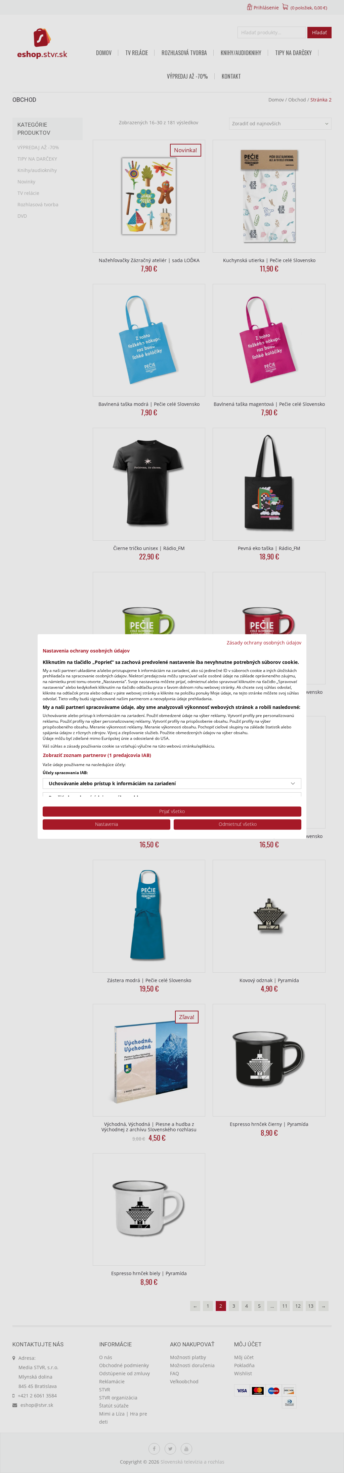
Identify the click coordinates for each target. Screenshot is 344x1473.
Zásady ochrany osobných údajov (264, 642)
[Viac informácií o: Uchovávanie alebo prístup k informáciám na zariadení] (293, 783)
